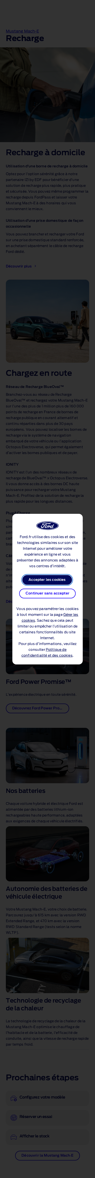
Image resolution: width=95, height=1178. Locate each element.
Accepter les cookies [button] (47, 580)
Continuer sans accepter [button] (47, 593)
